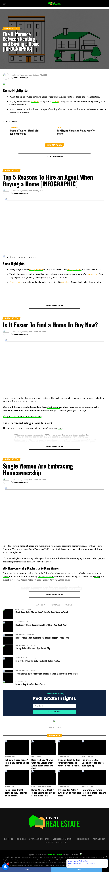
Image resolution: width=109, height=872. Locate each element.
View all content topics (39, 838)
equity (97, 576)
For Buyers (8, 838)
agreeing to (92, 274)
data (100, 545)
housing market (20, 545)
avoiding (35, 101)
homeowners (78, 545)
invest (6, 576)
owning (55, 101)
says (60, 428)
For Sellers (21, 838)
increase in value (46, 576)
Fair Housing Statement (62, 838)
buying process (74, 269)
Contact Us (61, 842)
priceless (65, 282)
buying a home (36, 269)
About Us (49, 842)
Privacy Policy (99, 838)
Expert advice (15, 282)
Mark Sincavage (20, 78)
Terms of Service (82, 838)
